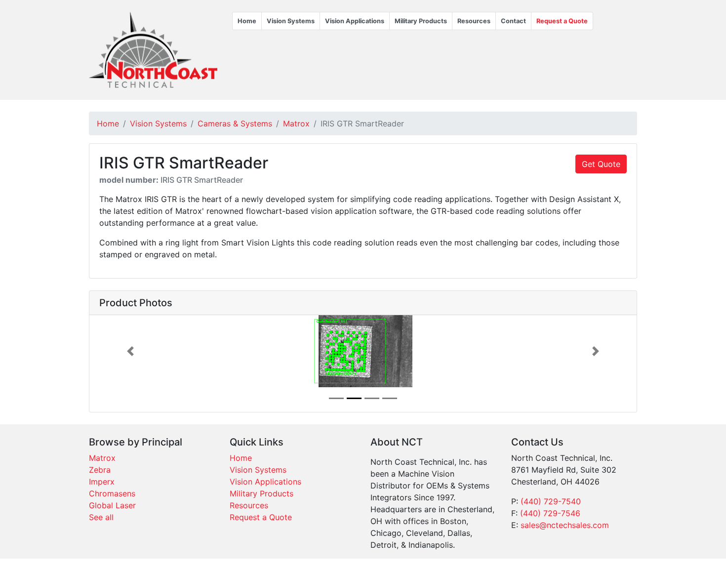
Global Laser (112, 505)
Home (247, 21)
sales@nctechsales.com (565, 525)
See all (101, 517)
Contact (513, 21)
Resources (473, 21)
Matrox (296, 123)
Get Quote (601, 164)
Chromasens (112, 493)
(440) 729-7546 (550, 513)
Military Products (421, 21)
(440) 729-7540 (551, 501)
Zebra (100, 470)
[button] (130, 351)
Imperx (102, 482)
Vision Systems (291, 21)
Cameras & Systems (235, 123)
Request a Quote (562, 21)
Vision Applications (354, 21)
